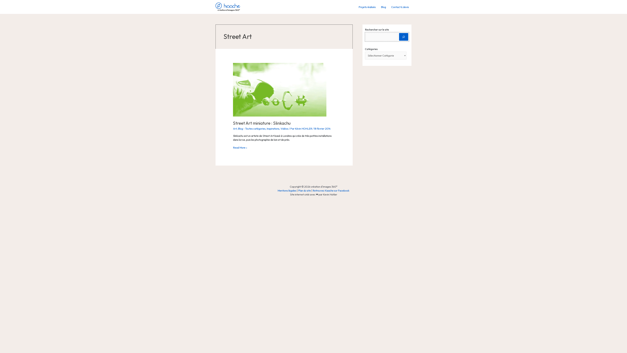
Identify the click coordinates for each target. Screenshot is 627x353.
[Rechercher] (403, 37)
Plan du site (304, 190)
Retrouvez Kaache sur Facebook (331, 190)
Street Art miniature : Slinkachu (262, 123)
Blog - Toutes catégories (251, 128)
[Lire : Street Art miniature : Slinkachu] (279, 89)
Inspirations (273, 128)
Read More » (240, 148)
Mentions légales (287, 190)
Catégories (371, 49)
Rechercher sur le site (377, 29)
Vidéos (284, 128)
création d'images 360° (228, 10)
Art (235, 128)
